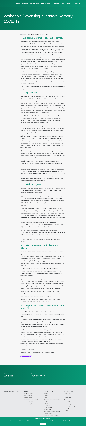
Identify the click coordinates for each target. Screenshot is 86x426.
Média (62, 3)
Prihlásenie (78, 3)
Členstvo (46, 395)
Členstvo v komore (28, 397)
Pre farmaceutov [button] (34, 3)
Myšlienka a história (28, 393)
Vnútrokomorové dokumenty (30, 399)
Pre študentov (47, 405)
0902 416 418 (11, 375)
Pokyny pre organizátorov (69, 404)
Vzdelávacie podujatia (69, 406)
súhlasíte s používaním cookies (69, 420)
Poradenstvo (47, 409)
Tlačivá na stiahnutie (48, 413)
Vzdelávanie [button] (55, 3)
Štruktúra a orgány (28, 395)
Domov (18, 3)
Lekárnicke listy (47, 407)
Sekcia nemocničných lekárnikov (51, 415)
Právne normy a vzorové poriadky (51, 411)
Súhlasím (43, 424)
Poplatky (46, 403)
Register (46, 393)
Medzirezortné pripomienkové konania (32, 404)
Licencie (46, 397)
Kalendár (66, 410)
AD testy (66, 408)
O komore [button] (25, 3)
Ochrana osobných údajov (29, 401)
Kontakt (68, 3)
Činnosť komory (45, 3)
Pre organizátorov (68, 401)
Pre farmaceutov (68, 399)
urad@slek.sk (38, 375)
